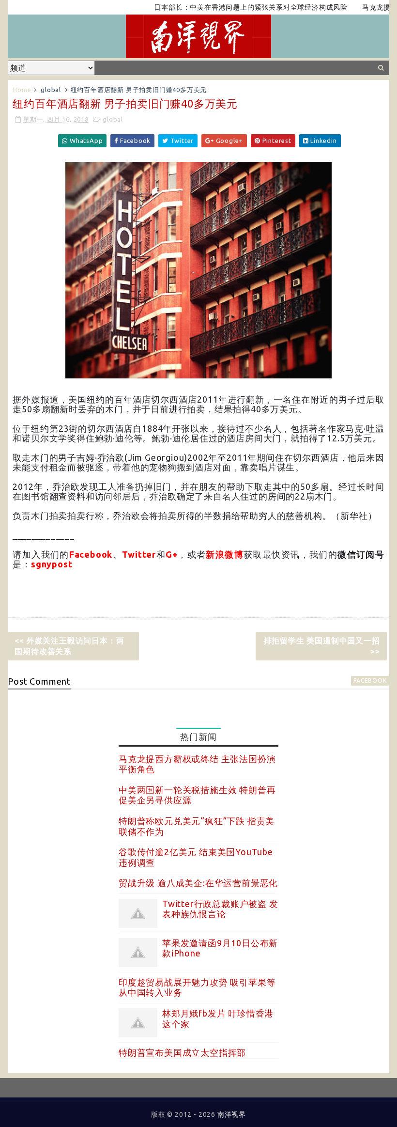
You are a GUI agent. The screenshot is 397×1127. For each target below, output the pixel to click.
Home (22, 89)
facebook (369, 680)
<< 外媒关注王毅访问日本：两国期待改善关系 (69, 646)
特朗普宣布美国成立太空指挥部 (182, 1052)
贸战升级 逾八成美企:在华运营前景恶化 (198, 883)
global (51, 89)
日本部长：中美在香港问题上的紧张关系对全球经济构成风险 (235, 7)
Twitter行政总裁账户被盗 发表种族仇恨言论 (220, 909)
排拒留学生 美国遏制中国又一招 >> (322, 646)
